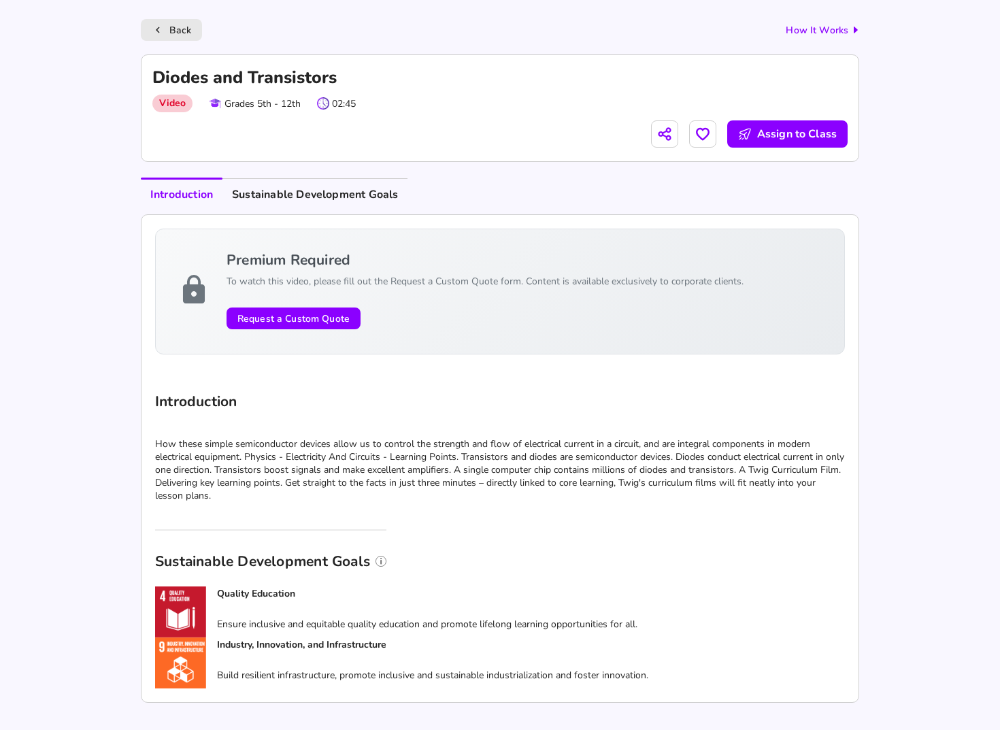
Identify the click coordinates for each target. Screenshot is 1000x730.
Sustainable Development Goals (315, 194)
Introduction (181, 194)
